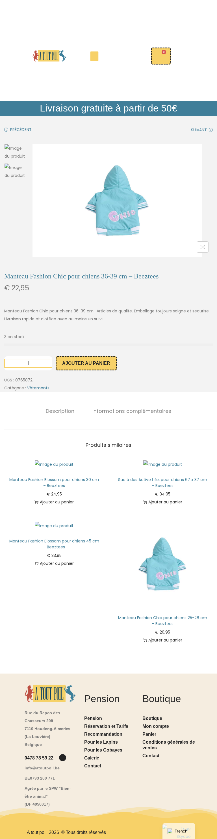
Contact (92, 765)
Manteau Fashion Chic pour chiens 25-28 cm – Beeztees (162, 620)
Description (60, 411)
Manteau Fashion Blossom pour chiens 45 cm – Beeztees (54, 544)
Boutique (152, 718)
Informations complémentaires (131, 411)
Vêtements (38, 388)
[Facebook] (62, 757)
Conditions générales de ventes (168, 745)
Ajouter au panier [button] (57, 502)
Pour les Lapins (101, 742)
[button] (94, 56)
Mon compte (155, 726)
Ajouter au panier (86, 363)
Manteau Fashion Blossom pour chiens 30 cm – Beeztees (54, 482)
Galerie (91, 758)
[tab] (60, 411)
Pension (93, 718)
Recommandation (103, 734)
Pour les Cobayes (103, 750)
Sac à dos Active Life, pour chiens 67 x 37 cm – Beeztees (162, 482)
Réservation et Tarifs (106, 726)
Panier (149, 734)
